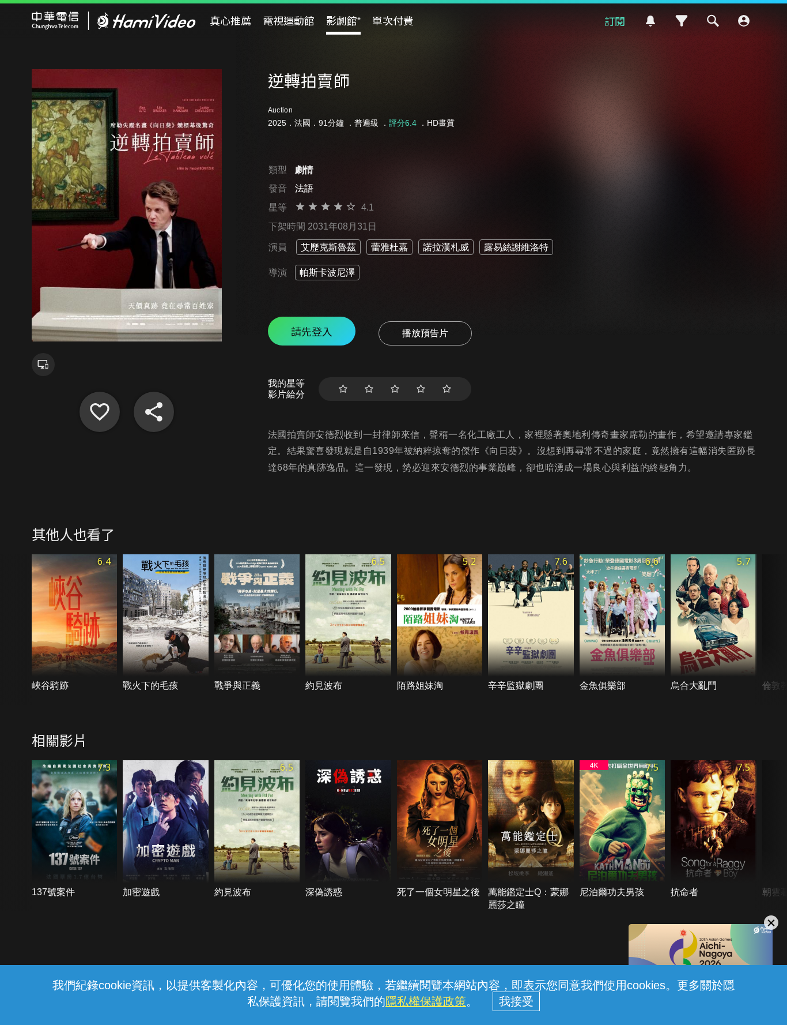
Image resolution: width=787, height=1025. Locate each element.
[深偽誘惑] (348, 829)
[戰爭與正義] (257, 623)
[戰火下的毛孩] (166, 623)
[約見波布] (348, 623)
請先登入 (311, 331)
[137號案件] (75, 829)
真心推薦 (230, 20)
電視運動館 (289, 20)
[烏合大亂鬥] (713, 623)
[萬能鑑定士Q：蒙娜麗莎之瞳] (531, 835)
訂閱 (614, 20)
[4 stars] (421, 389)
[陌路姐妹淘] (440, 623)
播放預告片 (425, 333)
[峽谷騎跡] (75, 623)
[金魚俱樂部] (622, 623)
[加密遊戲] (166, 829)
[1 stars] (343, 389)
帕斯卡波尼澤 (327, 272)
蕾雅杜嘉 (389, 247)
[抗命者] (713, 829)
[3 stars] (395, 389)
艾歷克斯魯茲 (328, 247)
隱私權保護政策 (425, 1001)
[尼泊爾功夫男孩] (622, 829)
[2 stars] (369, 389)
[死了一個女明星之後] (440, 829)
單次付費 (393, 20)
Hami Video (114, 20)
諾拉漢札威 (446, 247)
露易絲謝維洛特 (516, 247)
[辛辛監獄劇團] (531, 623)
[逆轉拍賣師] (100, 412)
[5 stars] (447, 389)
